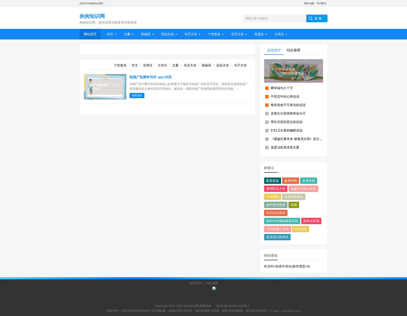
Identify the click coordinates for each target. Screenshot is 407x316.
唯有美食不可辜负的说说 (288, 105)
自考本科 (308, 180)
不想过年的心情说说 (285, 96)
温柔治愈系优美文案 (285, 147)
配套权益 (272, 180)
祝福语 (146, 34)
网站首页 (90, 34)
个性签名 (214, 34)
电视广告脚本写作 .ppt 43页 (151, 77)
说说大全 (167, 34)
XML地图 (212, 283)
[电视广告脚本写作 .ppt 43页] (105, 98)
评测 (294, 205)
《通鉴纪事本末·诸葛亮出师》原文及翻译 (300, 139)
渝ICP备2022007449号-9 (233, 306)
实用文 (259, 34)
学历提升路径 (275, 213)
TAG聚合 (321, 3)
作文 (110, 34)
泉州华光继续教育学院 (282, 221)
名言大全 (237, 34)
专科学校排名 (293, 197)
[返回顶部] (398, 279)
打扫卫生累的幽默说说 (286, 130)
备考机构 (290, 180)
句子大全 (190, 34)
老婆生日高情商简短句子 (288, 113)
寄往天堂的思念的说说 (286, 122)
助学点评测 (311, 221)
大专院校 (272, 197)
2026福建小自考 (277, 229)
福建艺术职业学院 (303, 188)
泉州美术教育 (275, 205)
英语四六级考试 (277, 237)
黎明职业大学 (275, 188)
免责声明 (195, 283)
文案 (127, 34)
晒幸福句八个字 (282, 88)
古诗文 (279, 34)
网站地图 (309, 3)
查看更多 (137, 95)
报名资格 (300, 229)
